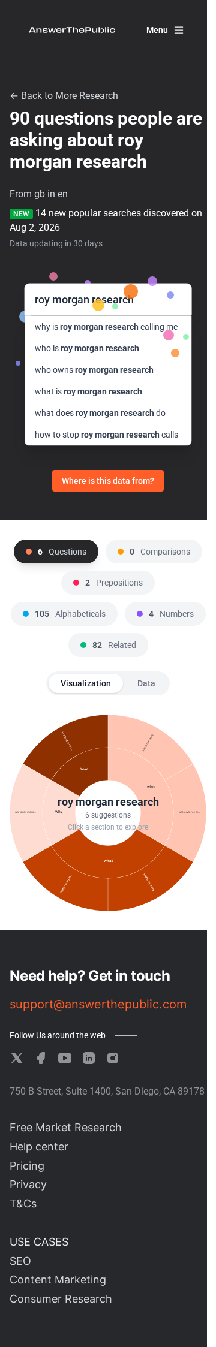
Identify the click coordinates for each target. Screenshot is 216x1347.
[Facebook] (41, 1058)
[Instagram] (113, 1058)
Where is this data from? (108, 481)
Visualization (86, 683)
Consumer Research (61, 1298)
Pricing (27, 1165)
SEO (20, 1261)
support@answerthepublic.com (98, 1004)
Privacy (28, 1184)
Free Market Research (66, 1127)
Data (146, 683)
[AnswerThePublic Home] (72, 30)
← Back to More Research (64, 95)
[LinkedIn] (89, 1058)
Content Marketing (58, 1279)
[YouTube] (65, 1058)
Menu (157, 30)
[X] (17, 1058)
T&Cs (23, 1203)
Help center (39, 1146)
